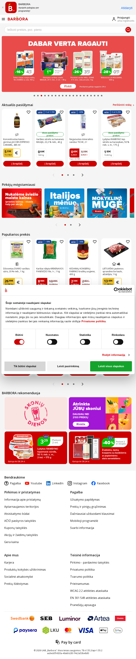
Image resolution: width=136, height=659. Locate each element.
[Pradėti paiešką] (128, 30)
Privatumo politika (93, 321)
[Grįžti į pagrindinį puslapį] (17, 18)
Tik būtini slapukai (25, 366)
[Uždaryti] (3, 7)
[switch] (52, 342)
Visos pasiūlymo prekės (50, 134)
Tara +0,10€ (74, 159)
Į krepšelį (17, 163)
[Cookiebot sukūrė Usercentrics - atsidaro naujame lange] (116, 290)
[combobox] (68, 29)
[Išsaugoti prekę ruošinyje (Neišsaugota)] (28, 112)
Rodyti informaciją (113, 354)
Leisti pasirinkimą (68, 366)
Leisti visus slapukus (111, 366)
